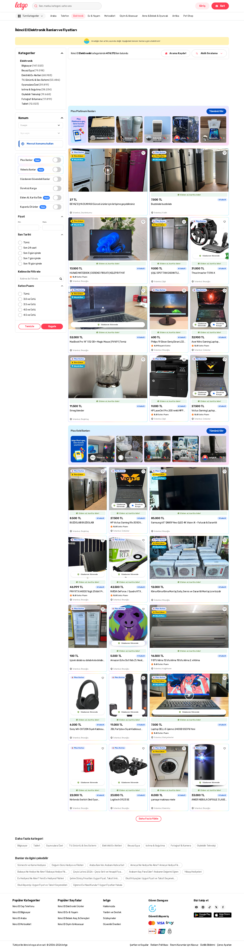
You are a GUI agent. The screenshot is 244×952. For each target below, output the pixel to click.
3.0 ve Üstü (29, 299)
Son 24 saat (30, 247)
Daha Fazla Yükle (148, 818)
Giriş (202, 5)
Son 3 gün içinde (32, 253)
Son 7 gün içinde (32, 258)
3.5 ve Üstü (29, 304)
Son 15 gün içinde (32, 263)
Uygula (52, 326)
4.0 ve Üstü (29, 309)
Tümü (26, 242)
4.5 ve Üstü (29, 315)
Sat (222, 5)
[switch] (57, 160)
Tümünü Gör (216, 111)
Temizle (29, 326)
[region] (148, 129)
